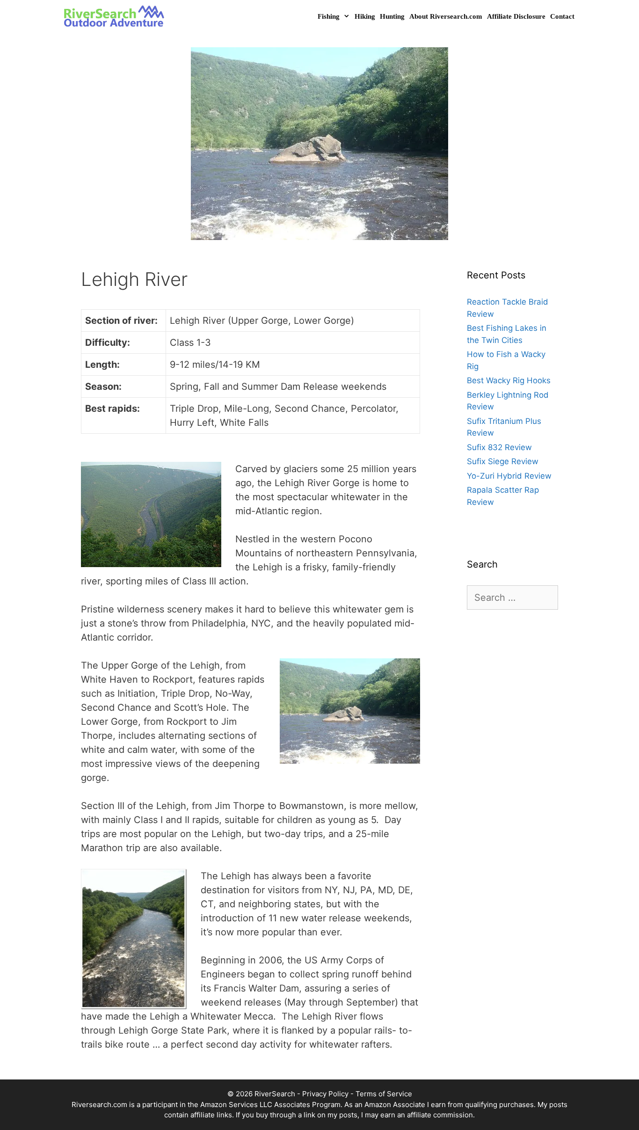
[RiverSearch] (116, 16)
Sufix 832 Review (499, 447)
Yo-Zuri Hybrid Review (509, 476)
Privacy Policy (325, 1093)
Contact (562, 16)
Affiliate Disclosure (516, 16)
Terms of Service (384, 1093)
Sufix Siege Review (502, 461)
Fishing (329, 16)
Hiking (365, 16)
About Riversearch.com (445, 16)
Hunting (392, 16)
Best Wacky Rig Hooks (509, 380)
